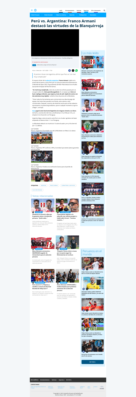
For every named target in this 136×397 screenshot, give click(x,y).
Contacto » (95, 387)
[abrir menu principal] (31, 10)
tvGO (61, 10)
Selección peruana (37, 190)
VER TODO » (92, 362)
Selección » (39, 70)
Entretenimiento (69, 10)
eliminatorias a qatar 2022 (68, 185)
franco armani (54, 185)
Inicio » (34, 70)
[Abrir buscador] (104, 10)
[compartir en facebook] (69, 70)
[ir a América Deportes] (35, 10)
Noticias (79, 10)
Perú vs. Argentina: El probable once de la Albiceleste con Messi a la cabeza (53, 131)
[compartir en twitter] (73, 70)
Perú (33, 111)
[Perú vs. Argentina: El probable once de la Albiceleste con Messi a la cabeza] (55, 138)
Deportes (86, 10)
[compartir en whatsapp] (76, 70)
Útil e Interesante (96, 10)
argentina (43, 185)
